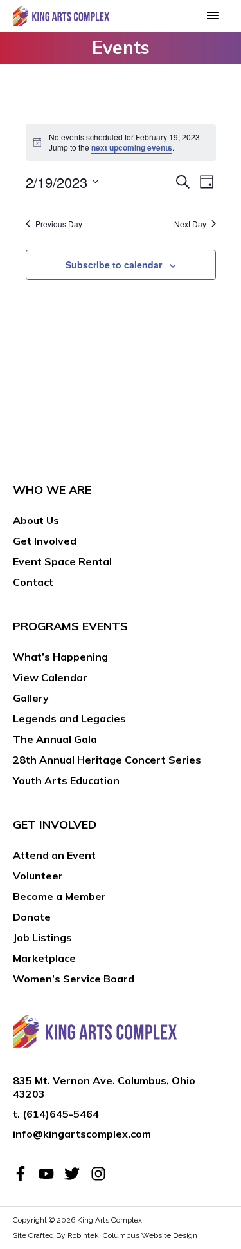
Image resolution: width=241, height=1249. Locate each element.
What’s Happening (60, 656)
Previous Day (58, 224)
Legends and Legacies (69, 718)
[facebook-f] (24, 1173)
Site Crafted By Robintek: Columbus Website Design (105, 1235)
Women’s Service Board (73, 978)
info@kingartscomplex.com (82, 1133)
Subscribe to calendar (114, 264)
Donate (32, 916)
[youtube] (50, 1173)
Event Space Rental (62, 561)
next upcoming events (131, 147)
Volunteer (38, 875)
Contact (33, 582)
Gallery (31, 697)
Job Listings (42, 937)
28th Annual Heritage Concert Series (107, 759)
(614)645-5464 (60, 1113)
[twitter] (75, 1173)
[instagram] (101, 1173)
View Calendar (50, 677)
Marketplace (44, 958)
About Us (36, 520)
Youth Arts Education (66, 780)
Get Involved (44, 540)
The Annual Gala (55, 739)
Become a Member (59, 896)
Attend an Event (54, 855)
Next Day (190, 224)
